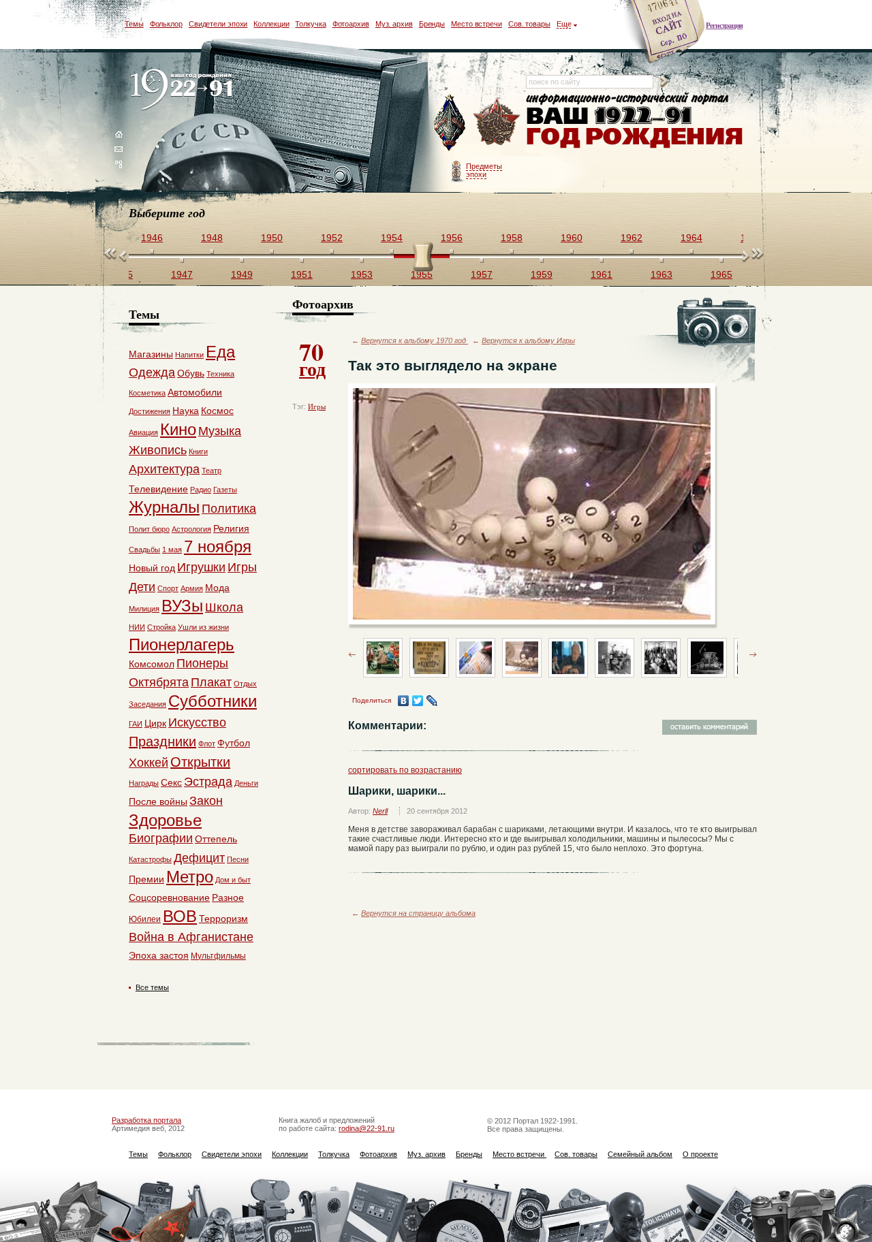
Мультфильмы (218, 956)
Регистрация (724, 25)
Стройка (161, 627)
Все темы (152, 987)
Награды (144, 783)
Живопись (158, 450)
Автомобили (195, 392)
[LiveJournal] (432, 701)
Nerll (380, 811)
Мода (217, 587)
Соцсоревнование (169, 897)
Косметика (147, 393)
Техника (220, 374)
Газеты (225, 489)
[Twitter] (418, 701)
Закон (206, 801)
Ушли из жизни (203, 627)
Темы (134, 24)
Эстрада (208, 782)
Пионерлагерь (181, 644)
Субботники (212, 701)
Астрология (191, 529)
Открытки (200, 761)
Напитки (189, 355)
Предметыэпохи (484, 170)
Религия (231, 528)
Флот (206, 743)
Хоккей (148, 762)
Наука (185, 410)
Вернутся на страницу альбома (418, 913)
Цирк (155, 723)
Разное (228, 897)
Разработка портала (146, 1120)
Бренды (432, 24)
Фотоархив (350, 24)
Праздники (162, 741)
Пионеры (202, 663)
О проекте (700, 1154)
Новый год (152, 567)
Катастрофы (150, 859)
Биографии (161, 838)
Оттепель (216, 838)
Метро (189, 876)
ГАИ (135, 724)
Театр (211, 470)
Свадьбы (144, 549)
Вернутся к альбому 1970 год (414, 340)
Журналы (164, 507)
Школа (224, 607)
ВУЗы (182, 605)
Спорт (167, 588)
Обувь (190, 373)
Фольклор (166, 24)
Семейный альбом (640, 1154)
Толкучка (310, 24)
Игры (317, 406)
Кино (178, 429)
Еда (220, 352)
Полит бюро (149, 529)
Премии (146, 879)
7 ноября (217, 546)
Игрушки (201, 567)
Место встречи (476, 24)
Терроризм (223, 918)
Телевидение (158, 488)
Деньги (246, 783)
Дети (142, 587)
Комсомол (151, 663)
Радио (200, 489)
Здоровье (165, 820)
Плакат (211, 682)
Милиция (144, 609)
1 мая (172, 549)
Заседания (147, 704)
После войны (158, 801)
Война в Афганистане (191, 937)
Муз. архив (394, 24)
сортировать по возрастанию (405, 770)
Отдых (245, 684)
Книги (198, 451)
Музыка (219, 431)
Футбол (233, 742)
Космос (217, 410)
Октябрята (159, 682)
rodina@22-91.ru (366, 1128)
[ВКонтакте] (403, 701)
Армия (192, 588)
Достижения (149, 411)
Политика (229, 508)
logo (184, 90)
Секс (171, 782)
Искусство (197, 722)
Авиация (143, 432)
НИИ (137, 627)
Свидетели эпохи (218, 24)
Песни (238, 859)
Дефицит (199, 858)
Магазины (151, 354)
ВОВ (180, 916)
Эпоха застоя (159, 955)
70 (312, 358)
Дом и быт (233, 880)
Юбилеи (145, 919)
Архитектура (164, 469)
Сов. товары (529, 24)
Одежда (152, 372)
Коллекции (271, 24)
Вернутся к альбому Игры (528, 340)
